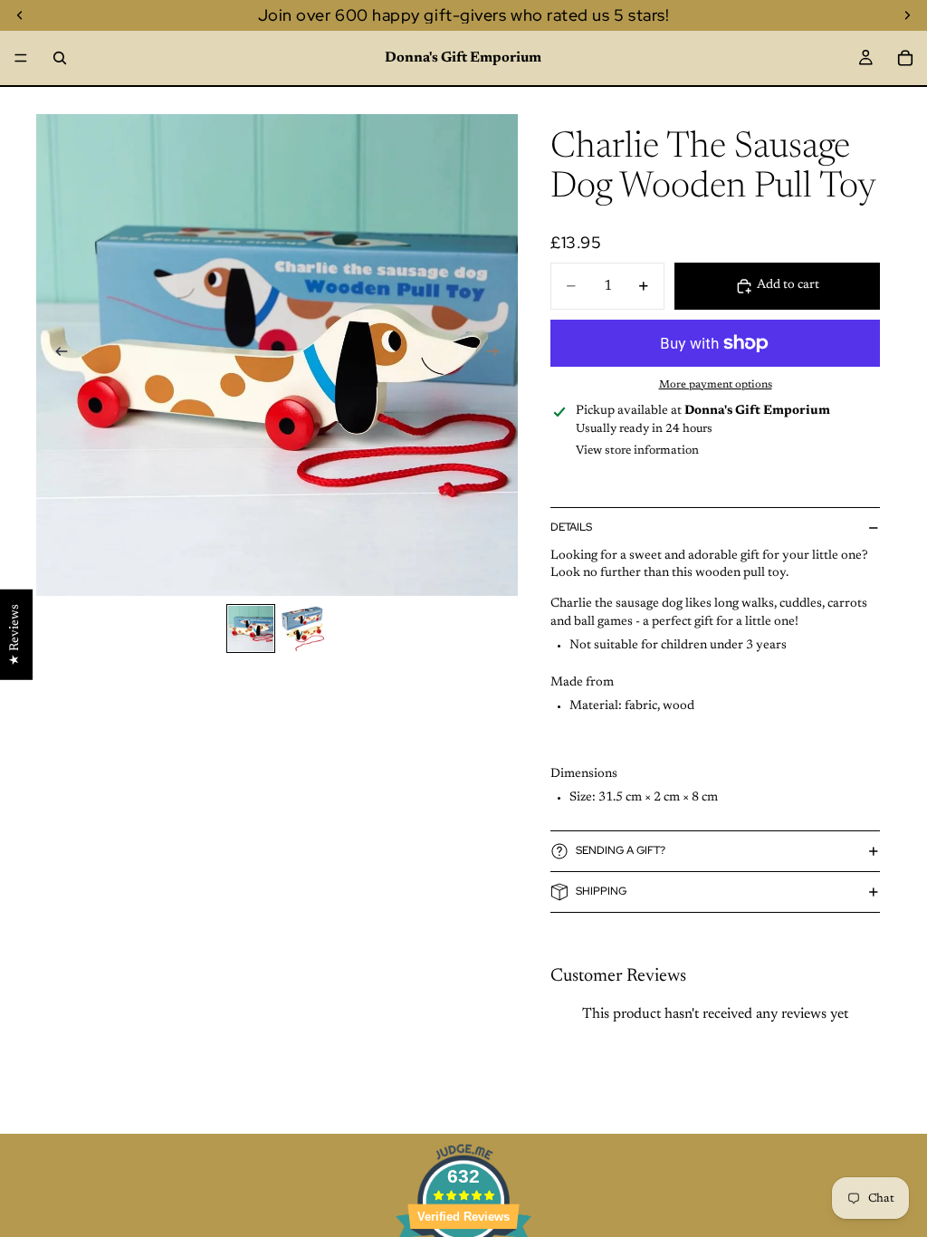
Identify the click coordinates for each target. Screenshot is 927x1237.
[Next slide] (498, 355)
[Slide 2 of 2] (303, 628)
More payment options (715, 384)
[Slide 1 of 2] (250, 628)
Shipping (601, 891)
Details (571, 527)
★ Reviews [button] (15, 635)
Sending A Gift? (620, 850)
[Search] (60, 58)
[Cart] (905, 58)
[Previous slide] (56, 355)
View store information (637, 450)
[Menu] (21, 58)
